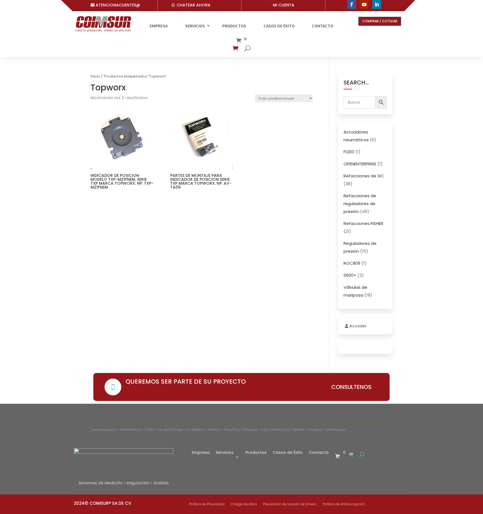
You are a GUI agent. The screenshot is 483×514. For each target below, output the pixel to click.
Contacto (322, 26)
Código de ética (244, 504)
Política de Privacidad (206, 504)
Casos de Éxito (279, 26)
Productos (234, 26)
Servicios (195, 26)
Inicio (95, 76)
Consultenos (351, 387)
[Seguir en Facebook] (351, 4)
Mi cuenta (283, 5)
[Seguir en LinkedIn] (376, 4)
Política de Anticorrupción (344, 504)
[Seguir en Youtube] (364, 4)
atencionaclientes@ (118, 5)
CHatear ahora (193, 5)
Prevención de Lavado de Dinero (289, 504)
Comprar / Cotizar (379, 21)
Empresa (159, 26)
